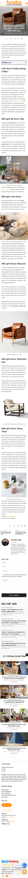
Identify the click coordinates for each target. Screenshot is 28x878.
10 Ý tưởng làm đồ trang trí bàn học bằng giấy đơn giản (14, 749)
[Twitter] (14, 38)
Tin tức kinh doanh (7, 607)
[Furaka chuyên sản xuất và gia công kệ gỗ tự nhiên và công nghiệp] (14, 668)
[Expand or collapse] (25, 62)
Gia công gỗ (5, 789)
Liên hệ (4, 769)
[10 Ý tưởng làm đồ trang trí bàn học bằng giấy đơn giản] (14, 739)
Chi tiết (12, 821)
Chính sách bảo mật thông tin (12, 866)
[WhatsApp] (21, 38)
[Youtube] (6, 876)
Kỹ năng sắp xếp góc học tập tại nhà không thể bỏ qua (14, 725)
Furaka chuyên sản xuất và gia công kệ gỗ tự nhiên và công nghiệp (14, 677)
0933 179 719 (10, 817)
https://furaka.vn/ (11, 516)
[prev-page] (11, 757)
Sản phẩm (4, 797)
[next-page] (15, 757)
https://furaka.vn (14, 542)
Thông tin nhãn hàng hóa (9, 864)
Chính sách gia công (7, 767)
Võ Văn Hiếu (9, 33)
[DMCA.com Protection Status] (5, 862)
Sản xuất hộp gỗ (6, 791)
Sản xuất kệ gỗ (6, 793)
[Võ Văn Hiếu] (3, 33)
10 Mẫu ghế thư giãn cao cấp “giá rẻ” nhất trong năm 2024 (20, 533)
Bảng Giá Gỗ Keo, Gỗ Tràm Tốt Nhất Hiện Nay (6, 533)
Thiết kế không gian (13, 22)
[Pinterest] (18, 38)
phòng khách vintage (17, 101)
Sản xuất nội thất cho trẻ (9, 795)
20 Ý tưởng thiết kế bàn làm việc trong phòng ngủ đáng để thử (14, 701)
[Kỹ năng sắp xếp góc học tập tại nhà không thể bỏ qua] (14, 715)
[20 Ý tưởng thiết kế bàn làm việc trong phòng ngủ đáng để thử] (14, 692)
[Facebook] (11, 38)
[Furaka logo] (14, 2)
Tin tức (4, 771)
